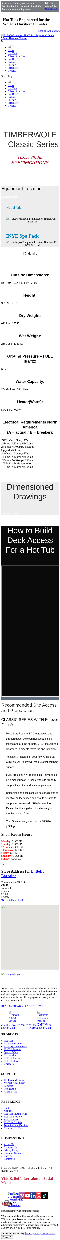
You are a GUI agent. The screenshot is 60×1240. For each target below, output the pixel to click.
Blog (6, 1108)
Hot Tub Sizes (11, 1119)
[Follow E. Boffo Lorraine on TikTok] (44, 1198)
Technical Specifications (16, 1125)
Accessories (10, 1055)
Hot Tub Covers (12, 1061)
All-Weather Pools (17, 56)
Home (11, 50)
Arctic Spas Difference (15, 1046)
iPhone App (10, 1088)
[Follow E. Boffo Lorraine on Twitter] (18, 1205)
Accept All (7, 1237)
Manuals (8, 1110)
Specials (12, 65)
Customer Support (13, 1153)
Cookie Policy (49, 1233)
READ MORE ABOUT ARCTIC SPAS (22, 1006)
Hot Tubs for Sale (13, 1122)
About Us (9, 1144)
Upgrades (9, 1064)
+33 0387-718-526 (51, 4)
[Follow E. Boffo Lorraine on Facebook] (12, 1205)
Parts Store (13, 67)
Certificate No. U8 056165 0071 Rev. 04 (14, 1026)
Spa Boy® (13, 59)
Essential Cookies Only (13, 1233)
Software (8, 1085)
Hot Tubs (12, 53)
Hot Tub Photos (12, 1058)
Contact (12, 70)
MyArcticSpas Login (14, 1083)
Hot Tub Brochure (13, 1116)
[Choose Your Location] (10, 47)
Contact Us (9, 1158)
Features (12, 62)
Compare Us (10, 1147)
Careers (8, 1156)
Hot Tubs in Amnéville (15, 1113)
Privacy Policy (11, 1150)
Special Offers (11, 1052)
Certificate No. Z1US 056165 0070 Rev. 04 (40, 1026)
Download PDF (9, 196)
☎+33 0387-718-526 (12, 900)
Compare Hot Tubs (13, 1128)
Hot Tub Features (12, 1049)
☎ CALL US (51, 8)
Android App (10, 1091)
